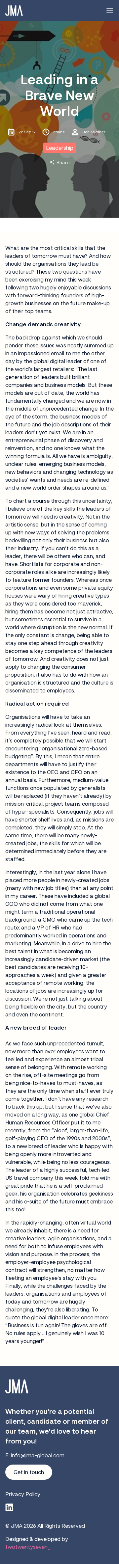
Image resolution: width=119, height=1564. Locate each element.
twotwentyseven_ (27, 1547)
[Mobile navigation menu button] (110, 10)
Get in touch (29, 1472)
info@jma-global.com (37, 1455)
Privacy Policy (22, 1494)
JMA (16, 1526)
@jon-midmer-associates (9, 1507)
